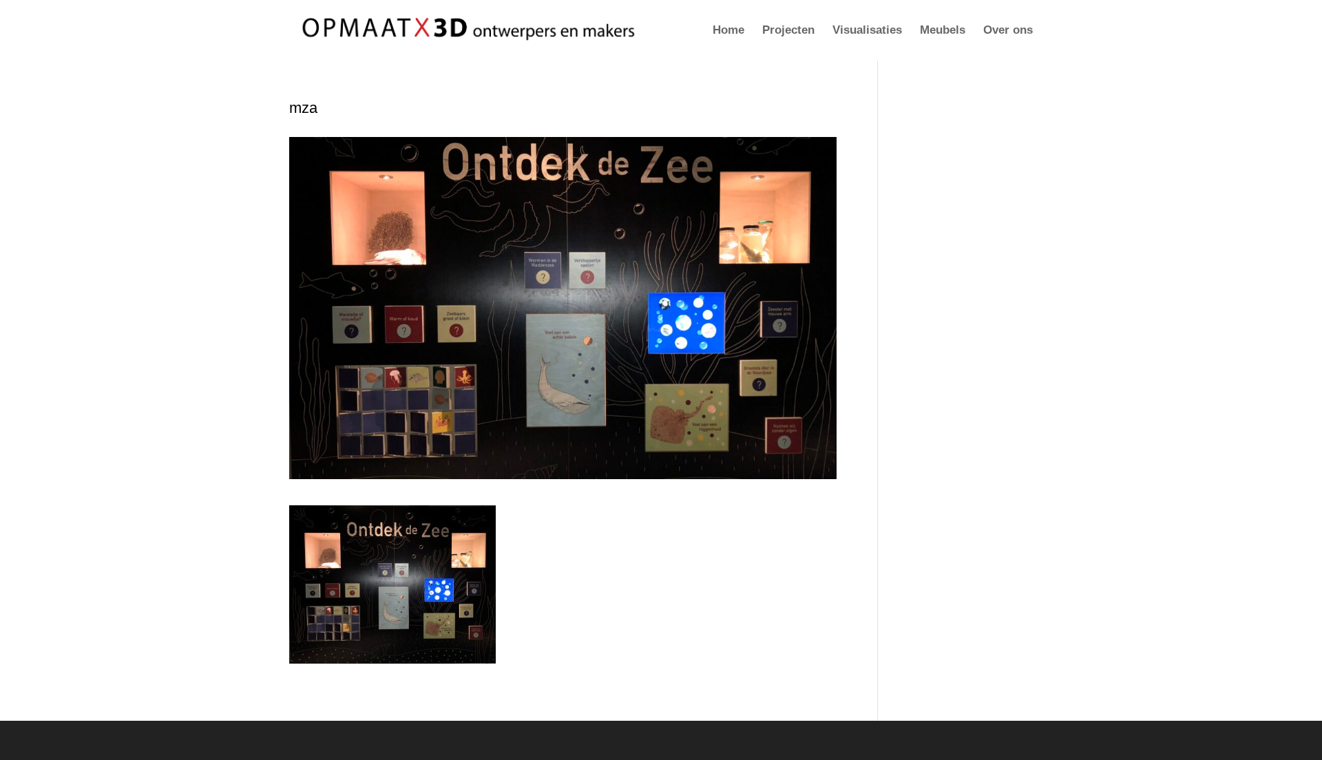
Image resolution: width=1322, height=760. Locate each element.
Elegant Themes (370, 740)
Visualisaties (867, 30)
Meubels (942, 30)
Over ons (1008, 30)
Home (728, 30)
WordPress (482, 740)
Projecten (788, 30)
